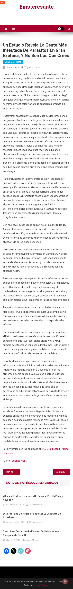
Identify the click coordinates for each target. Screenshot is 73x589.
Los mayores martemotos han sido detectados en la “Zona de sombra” (63, 472)
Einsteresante (37, 7)
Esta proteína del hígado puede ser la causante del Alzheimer (32, 515)
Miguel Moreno (32, 67)
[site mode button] (61, 28)
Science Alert (19, 460)
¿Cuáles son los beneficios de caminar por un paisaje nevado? (33, 498)
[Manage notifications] (65, 581)
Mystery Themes (40, 585)
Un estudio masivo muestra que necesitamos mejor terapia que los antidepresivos (13, 472)
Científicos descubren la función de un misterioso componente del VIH (31, 533)
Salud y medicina (13, 62)
